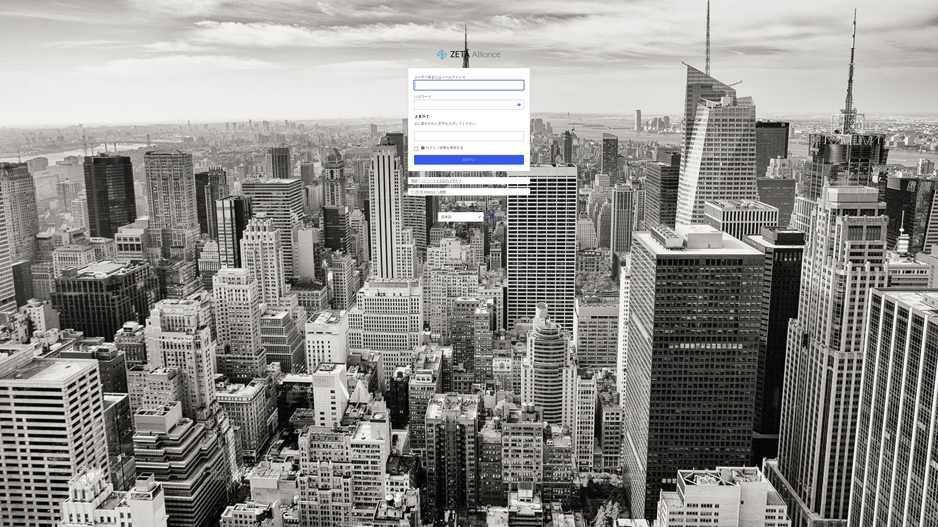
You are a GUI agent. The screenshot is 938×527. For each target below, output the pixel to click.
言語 (441, 208)
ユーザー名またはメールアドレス (439, 77)
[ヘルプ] (423, 148)
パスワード (422, 96)
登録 (414, 180)
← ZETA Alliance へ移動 (428, 192)
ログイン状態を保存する (444, 147)
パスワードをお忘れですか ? (440, 180)
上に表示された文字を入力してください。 (446, 123)
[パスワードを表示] (519, 105)
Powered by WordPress (469, 54)
